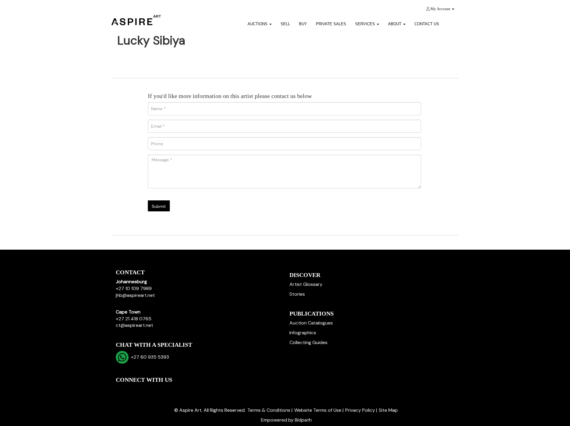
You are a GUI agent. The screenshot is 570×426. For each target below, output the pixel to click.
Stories (297, 294)
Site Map (388, 410)
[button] (451, 21)
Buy (303, 24)
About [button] (395, 24)
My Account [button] (440, 9)
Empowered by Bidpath (286, 420)
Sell (285, 24)
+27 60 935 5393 (149, 357)
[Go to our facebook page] (121, 390)
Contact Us (426, 24)
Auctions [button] (258, 24)
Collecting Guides (308, 342)
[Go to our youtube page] (146, 390)
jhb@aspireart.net (135, 295)
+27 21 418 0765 (133, 319)
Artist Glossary (305, 284)
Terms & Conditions (268, 410)
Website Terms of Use (317, 410)
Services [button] (365, 24)
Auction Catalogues (311, 323)
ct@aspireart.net (134, 325)
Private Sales (331, 24)
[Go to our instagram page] (158, 390)
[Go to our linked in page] (134, 390)
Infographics (302, 333)
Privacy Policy (360, 410)
